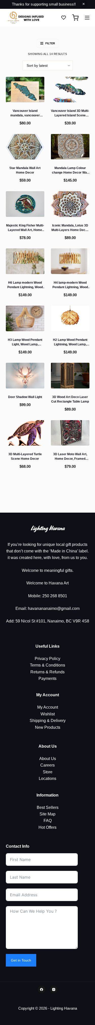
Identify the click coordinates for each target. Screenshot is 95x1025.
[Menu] (87, 17)
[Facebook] (41, 989)
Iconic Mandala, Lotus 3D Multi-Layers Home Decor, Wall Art (70, 230)
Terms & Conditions (47, 665)
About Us (47, 758)
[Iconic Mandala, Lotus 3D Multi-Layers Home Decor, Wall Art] (70, 204)
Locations (47, 778)
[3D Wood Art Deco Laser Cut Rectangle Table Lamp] (70, 375)
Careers (47, 765)
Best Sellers (48, 807)
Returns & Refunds (47, 672)
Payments (47, 678)
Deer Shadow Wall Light (25, 397)
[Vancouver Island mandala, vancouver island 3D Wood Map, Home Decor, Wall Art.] (25, 89)
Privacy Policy (47, 658)
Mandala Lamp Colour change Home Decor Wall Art (70, 172)
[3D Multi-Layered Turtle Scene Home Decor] (25, 433)
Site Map (47, 814)
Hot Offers (47, 827)
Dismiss (83, 4)
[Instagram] (54, 989)
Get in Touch (21, 960)
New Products (47, 727)
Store (47, 772)
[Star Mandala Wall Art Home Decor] (25, 146)
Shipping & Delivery (48, 720)
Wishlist (48, 714)
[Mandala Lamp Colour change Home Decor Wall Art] (70, 146)
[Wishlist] (63, 17)
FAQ (48, 820)
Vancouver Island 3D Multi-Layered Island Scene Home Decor (70, 115)
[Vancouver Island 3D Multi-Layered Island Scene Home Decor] (70, 89)
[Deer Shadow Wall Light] (25, 375)
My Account (47, 707)
